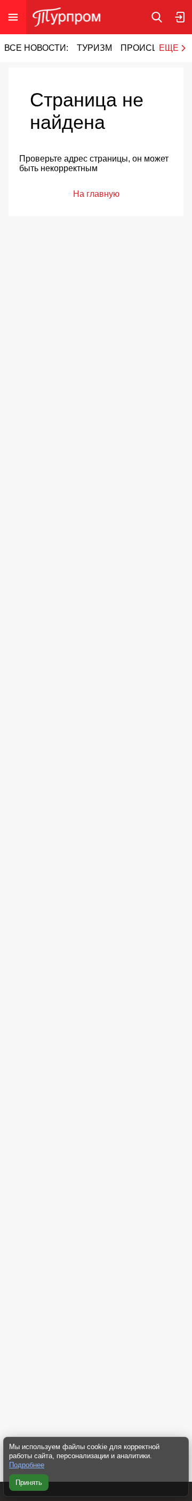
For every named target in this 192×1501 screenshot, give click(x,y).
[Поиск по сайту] (157, 17)
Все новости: (36, 47)
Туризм (94, 47)
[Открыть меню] (13, 17)
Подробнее (26, 1465)
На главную (96, 193)
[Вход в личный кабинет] (180, 17)
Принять (28, 1483)
